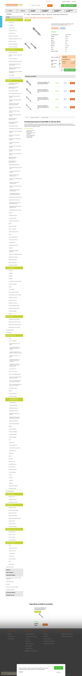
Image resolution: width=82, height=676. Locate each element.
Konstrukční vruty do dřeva (14, 344)
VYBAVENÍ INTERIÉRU (10, 575)
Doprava (63, 28)
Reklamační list (29, 648)
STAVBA (8, 17)
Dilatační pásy (12, 33)
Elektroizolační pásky (14, 308)
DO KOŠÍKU (71, 70)
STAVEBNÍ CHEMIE (10, 330)
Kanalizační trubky (13, 90)
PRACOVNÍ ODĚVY (10, 567)
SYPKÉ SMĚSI (9, 332)
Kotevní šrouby (12, 396)
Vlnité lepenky (12, 558)
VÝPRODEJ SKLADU (10, 595)
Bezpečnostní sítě (13, 502)
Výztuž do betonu (13, 46)
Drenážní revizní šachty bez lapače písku (15, 203)
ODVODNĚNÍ (8, 80)
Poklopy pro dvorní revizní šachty (14, 183)
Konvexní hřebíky (13, 431)
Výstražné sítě (12, 540)
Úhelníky (11, 480)
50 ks (66, 38)
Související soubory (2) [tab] (34, 117)
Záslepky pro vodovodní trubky (15, 150)
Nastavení (21, 671)
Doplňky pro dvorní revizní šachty (14, 175)
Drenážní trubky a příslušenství (13, 158)
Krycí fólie (11, 556)
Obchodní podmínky (30, 634)
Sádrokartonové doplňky (15, 324)
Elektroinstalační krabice (15, 281)
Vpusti (10, 234)
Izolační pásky (12, 523)
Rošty (10, 223)
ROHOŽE (8, 584)
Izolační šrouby (13, 393)
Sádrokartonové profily (15, 321)
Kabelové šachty (13, 300)
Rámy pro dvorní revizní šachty (15, 187)
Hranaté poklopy (13, 215)
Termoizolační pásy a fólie (15, 38)
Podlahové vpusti (13, 239)
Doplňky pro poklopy (14, 220)
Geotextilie (11, 22)
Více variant (55, 28)
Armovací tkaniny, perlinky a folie (15, 56)
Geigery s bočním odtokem (15, 254)
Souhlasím (59, 667)
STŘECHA (8, 569)
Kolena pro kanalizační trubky (14, 97)
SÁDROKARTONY (9, 316)
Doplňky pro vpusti (13, 245)
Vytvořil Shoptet (73, 674)
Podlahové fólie (13, 30)
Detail (72, 83)
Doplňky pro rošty (13, 231)
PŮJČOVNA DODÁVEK (10, 592)
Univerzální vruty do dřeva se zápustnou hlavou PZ (15, 360)
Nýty (10, 439)
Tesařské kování (13, 464)
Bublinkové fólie (13, 548)
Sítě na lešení (12, 537)
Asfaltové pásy (12, 41)
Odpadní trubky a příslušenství (13, 119)
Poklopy (11, 212)
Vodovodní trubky (13, 125)
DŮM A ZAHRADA (9, 572)
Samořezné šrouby (13, 410)
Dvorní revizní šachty (14, 164)
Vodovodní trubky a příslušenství (13, 123)
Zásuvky (11, 270)
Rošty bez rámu (13, 226)
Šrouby (10, 390)
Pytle (10, 561)
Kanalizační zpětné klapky (15, 93)
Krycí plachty (12, 534)
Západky (11, 483)
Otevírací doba (11, 636)
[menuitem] (11, 11)
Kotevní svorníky (13, 405)
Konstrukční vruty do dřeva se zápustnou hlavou (15, 348)
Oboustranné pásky (13, 510)
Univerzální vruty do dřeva (14, 356)
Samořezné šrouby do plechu (14, 414)
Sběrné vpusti (12, 242)
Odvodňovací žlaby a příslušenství (14, 84)
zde (43, 669)
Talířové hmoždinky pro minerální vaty (15, 68)
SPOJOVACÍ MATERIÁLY (11, 335)
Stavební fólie (12, 531)
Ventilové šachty (13, 262)
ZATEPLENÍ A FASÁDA (10, 49)
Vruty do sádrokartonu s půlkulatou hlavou (15, 385)
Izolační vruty (12, 368)
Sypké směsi (11, 75)
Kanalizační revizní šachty (15, 197)
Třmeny (11, 477)
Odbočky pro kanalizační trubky (15, 100)
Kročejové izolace (13, 36)
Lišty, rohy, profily (13, 58)
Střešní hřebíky (13, 437)
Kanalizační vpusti (13, 237)
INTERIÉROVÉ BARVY (10, 589)
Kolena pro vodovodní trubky (14, 136)
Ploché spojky (12, 472)
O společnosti (11, 638)
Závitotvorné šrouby (14, 423)
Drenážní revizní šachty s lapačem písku (15, 207)
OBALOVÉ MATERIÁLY (10, 542)
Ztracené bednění (13, 44)
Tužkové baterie (12, 311)
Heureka (27, 638)
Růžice (10, 475)
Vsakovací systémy (13, 257)
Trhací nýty (12, 442)
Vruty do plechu (13, 371)
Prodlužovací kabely (14, 292)
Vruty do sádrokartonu (15, 374)
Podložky (11, 458)
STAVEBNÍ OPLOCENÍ (10, 494)
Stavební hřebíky (13, 434)
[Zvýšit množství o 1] (61, 69)
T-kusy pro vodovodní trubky (14, 143)
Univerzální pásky (13, 515)
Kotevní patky (12, 466)
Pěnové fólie (12, 553)
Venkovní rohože (13, 265)
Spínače (10, 276)
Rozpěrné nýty (12, 450)
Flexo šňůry (12, 289)
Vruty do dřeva (12, 340)
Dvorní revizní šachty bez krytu (15, 168)
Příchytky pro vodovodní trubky (15, 154)
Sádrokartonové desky (14, 319)
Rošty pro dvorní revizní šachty (16, 179)
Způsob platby (29, 646)
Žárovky (11, 313)
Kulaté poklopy (12, 218)
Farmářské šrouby (13, 408)
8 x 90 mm (67, 45)
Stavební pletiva (12, 499)
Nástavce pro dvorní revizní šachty (15, 190)
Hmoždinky (11, 453)
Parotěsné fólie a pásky (14, 327)
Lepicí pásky (11, 564)
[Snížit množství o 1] (61, 70)
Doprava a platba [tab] (45, 117)
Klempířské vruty (13, 388)
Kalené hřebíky (12, 429)
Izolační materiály (13, 52)
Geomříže (11, 25)
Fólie (10, 545)
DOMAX (66, 36)
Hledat (50, 5)
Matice (10, 456)
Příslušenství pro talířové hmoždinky (15, 72)
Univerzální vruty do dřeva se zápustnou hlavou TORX (15, 365)
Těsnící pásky (12, 521)
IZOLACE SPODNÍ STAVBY (11, 19)
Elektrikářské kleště (14, 305)
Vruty (10, 338)
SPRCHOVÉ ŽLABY (10, 581)
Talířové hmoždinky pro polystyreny (15, 65)
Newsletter (28, 641)
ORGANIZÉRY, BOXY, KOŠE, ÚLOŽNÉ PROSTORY (13, 578)
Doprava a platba (66, 1)
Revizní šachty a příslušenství (12, 162)
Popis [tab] (27, 117)
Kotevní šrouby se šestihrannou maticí (14, 400)
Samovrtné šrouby (13, 420)
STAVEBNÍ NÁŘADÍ (10, 491)
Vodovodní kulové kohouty (15, 128)
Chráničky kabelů (13, 259)
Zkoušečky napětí (13, 303)
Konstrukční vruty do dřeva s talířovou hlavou (16, 353)
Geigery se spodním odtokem (13, 251)
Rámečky (11, 278)
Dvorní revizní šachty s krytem (15, 172)
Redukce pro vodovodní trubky (15, 139)
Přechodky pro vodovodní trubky (15, 132)
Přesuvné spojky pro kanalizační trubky (14, 104)
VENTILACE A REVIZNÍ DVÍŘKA (12, 587)
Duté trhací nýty (13, 445)
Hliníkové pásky (12, 507)
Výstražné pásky (13, 526)
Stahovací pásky (12, 488)
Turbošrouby (12, 402)
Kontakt (73, 1)
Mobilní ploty (12, 496)
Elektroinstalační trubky (15, 77)
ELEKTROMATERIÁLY (10, 267)
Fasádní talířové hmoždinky (15, 61)
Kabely (10, 286)
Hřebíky (10, 426)
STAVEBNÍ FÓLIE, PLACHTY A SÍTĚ (13, 529)
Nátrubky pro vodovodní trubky (15, 147)
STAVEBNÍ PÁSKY (9, 504)
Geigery (11, 247)
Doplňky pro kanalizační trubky (15, 115)
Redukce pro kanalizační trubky (15, 108)
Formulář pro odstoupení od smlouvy (31, 650)
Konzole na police (13, 485)
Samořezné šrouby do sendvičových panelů (14, 418)
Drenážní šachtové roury (15, 210)
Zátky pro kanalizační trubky (14, 112)
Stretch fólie (12, 550)
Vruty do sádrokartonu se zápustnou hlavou (15, 381)
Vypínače (11, 273)
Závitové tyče (12, 461)
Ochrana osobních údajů (31, 636)
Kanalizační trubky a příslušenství (14, 88)
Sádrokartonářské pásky (15, 518)
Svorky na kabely (13, 284)
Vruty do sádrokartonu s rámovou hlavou (15, 378)
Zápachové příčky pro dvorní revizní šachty (15, 194)
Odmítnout (59, 672)
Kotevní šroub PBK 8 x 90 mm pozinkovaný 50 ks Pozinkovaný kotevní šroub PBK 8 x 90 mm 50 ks (40, 609)
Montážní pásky (12, 469)
